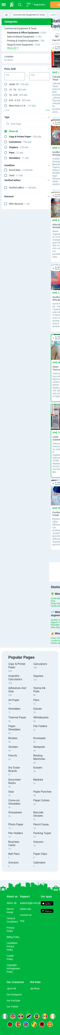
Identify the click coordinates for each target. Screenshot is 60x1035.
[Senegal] (44, 1016)
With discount (19, 204)
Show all (13, 131)
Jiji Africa (35, 988)
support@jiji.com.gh (30, 903)
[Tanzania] (28, 1016)
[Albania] (42, 1024)
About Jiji (11, 903)
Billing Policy (13, 937)
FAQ (22, 921)
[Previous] (47, 569)
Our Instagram (14, 994)
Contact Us (26, 915)
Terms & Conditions (12, 920)
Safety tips (25, 909)
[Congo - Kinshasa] (26, 1024)
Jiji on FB (11, 988)
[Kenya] (12, 1016)
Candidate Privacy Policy (12, 946)
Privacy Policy (10, 929)
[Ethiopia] (36, 1016)
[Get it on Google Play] (47, 911)
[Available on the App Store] (47, 903)
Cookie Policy (10, 957)
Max (33, 75)
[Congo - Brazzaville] (34, 1024)
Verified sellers (22, 187)
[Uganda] (20, 1016)
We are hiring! (10, 911)
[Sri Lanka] (18, 1024)
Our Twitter (12, 1006)
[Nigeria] (4, 1016)
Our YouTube (13, 1000)
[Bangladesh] (10, 1024)
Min (7, 75)
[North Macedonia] (50, 1024)
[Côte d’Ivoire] (52, 1016)
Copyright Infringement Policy (13, 968)
